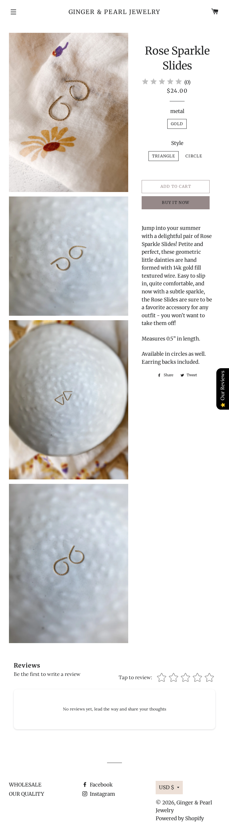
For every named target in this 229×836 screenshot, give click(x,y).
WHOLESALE (25, 784)
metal (177, 111)
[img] (162, 82)
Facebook (101, 784)
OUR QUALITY (26, 794)
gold (177, 123)
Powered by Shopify (180, 818)
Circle (193, 156)
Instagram (102, 794)
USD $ (166, 787)
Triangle (163, 156)
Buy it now (175, 202)
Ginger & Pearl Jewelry (115, 12)
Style (177, 143)
